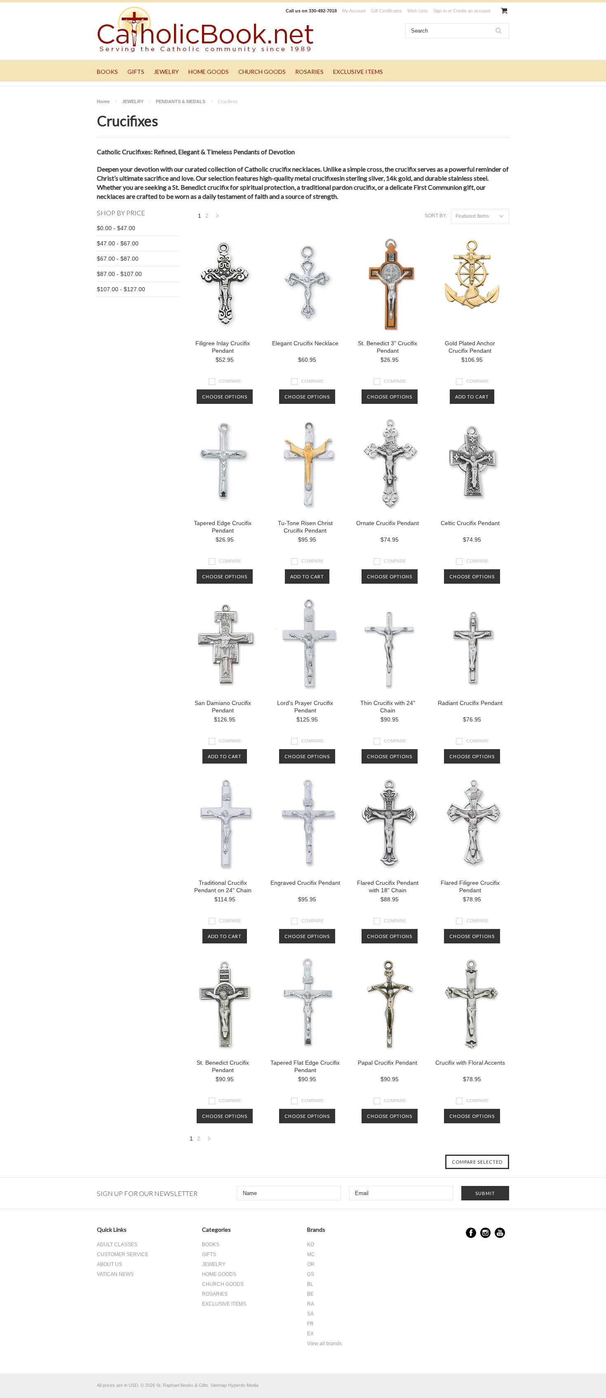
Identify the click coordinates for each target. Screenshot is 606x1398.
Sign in (439, 10)
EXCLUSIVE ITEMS (358, 71)
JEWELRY (166, 71)
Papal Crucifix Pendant (387, 1062)
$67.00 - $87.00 (118, 258)
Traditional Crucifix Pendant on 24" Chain (222, 886)
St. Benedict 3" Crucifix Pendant (387, 347)
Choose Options (224, 396)
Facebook (471, 1233)
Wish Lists (417, 10)
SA (310, 1314)
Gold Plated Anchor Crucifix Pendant (470, 347)
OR (311, 1264)
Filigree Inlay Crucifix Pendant (222, 347)
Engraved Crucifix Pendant (305, 882)
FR (310, 1324)
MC (311, 1254)
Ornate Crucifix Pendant (387, 523)
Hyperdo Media (243, 1385)
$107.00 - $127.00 (121, 289)
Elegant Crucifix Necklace (305, 343)
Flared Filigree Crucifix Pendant (470, 886)
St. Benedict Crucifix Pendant (223, 1066)
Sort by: (436, 216)
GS (310, 1274)
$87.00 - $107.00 (119, 274)
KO (310, 1244)
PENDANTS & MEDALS (180, 101)
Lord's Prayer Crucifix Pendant (305, 707)
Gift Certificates (386, 10)
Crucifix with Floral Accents (470, 1062)
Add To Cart (472, 396)
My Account (354, 10)
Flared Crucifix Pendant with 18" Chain (387, 886)
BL (310, 1284)
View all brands (324, 1343)
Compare (230, 381)
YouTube (500, 1233)
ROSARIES (309, 71)
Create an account (471, 10)
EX (310, 1334)
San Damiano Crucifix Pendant (223, 707)
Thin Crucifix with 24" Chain (387, 707)
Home (103, 101)
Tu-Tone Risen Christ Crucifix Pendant (305, 527)
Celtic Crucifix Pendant (470, 523)
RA (310, 1304)
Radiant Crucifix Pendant (470, 703)
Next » (218, 218)
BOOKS (107, 71)
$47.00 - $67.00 (118, 243)
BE (310, 1294)
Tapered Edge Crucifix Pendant (222, 527)
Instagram (485, 1233)
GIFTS (135, 71)
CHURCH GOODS (262, 71)
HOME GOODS (208, 71)
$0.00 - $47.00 (116, 228)
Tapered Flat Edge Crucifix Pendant (305, 1066)
